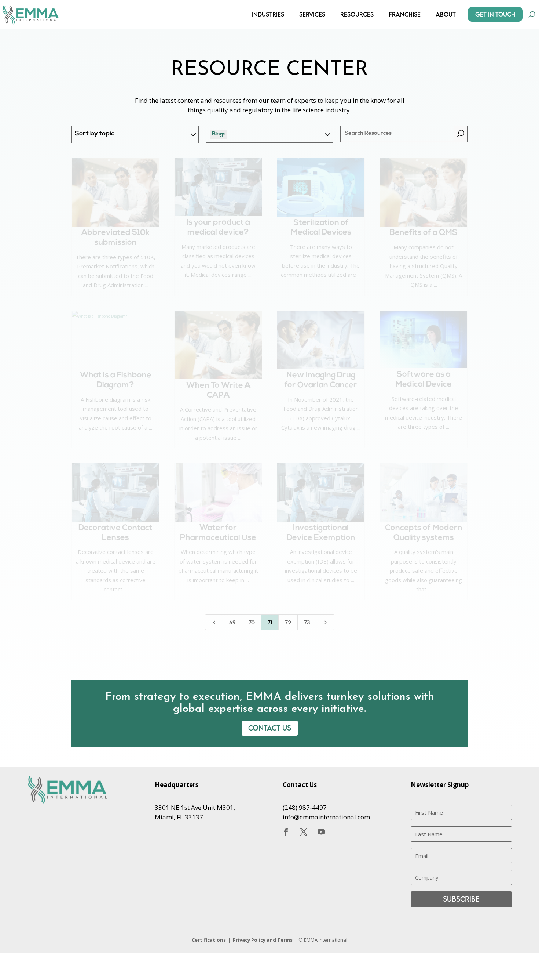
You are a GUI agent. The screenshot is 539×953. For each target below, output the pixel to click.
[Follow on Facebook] (286, 832)
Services (312, 14)
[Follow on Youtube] (321, 832)
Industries (268, 14)
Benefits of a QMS (423, 233)
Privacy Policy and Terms (263, 939)
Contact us (269, 728)
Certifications (209, 939)
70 (252, 622)
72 (288, 622)
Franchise (405, 14)
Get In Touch (495, 14)
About (446, 14)
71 (270, 622)
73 (307, 622)
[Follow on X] (303, 832)
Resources (357, 14)
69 (232, 622)
